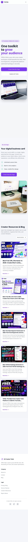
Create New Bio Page (14, 69)
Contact (3, 475)
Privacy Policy (4, 485)
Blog (2, 477)
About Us (3, 472)
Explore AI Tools (14, 74)
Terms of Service (5, 488)
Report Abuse (4, 493)
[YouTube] (10, 504)
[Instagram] (17, 504)
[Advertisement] (14, 19)
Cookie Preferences (6, 490)
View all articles (20, 237)
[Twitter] (14, 504)
